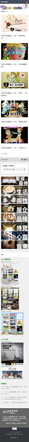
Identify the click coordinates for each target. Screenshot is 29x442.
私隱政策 (13, 423)
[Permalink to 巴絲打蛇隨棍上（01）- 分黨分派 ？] (14, 135)
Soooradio (4, 2)
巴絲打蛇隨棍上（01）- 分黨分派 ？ (14, 148)
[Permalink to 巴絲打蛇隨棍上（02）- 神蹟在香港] (14, 109)
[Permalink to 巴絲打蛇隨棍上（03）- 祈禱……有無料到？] (14, 80)
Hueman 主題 (20, 434)
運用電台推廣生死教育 (6, 366)
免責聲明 (24, 423)
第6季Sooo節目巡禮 (16, 402)
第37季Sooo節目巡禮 (6, 286)
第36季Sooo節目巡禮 (6, 311)
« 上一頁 (3, 154)
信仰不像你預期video (6, 341)
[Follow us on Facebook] (22, 159)
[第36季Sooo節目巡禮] (12, 334)
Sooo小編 (6, 386)
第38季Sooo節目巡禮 (6, 261)
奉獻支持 (8, 423)
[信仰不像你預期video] (12, 364)
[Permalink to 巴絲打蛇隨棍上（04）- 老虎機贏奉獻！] (14, 51)
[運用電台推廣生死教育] (12, 379)
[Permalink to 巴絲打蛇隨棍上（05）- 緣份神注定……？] (14, 23)
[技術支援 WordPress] (11, 434)
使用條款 (19, 423)
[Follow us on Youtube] (25, 159)
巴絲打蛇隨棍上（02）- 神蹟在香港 (14, 122)
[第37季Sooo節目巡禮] (10, 309)
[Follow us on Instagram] (27, 159)
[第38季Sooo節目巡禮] (10, 284)
